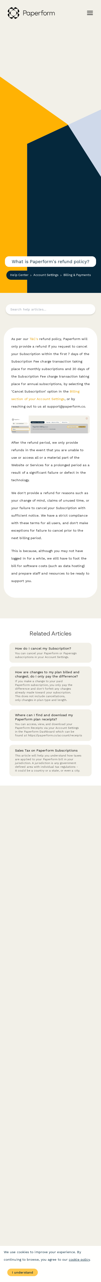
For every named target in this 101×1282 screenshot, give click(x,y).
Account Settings (45, 275)
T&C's (34, 339)
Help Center (19, 275)
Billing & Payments (77, 275)
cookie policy (79, 1259)
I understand (22, 1272)
